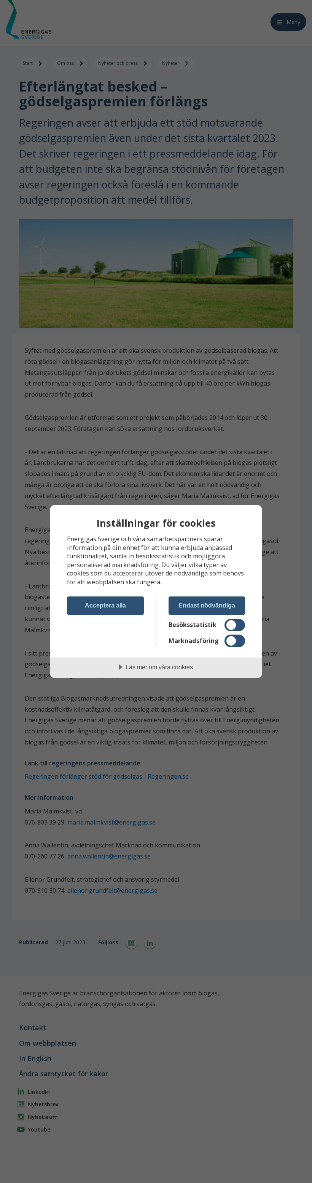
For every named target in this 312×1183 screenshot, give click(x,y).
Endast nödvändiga (206, 605)
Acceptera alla (105, 605)
